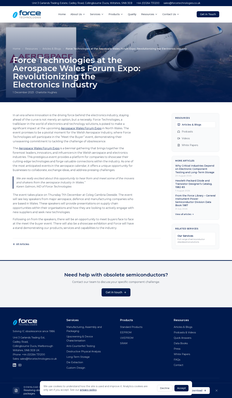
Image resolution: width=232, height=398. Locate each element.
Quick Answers (182, 337)
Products (114, 14)
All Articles (22, 244)
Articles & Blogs (51, 48)
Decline (164, 388)
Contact (178, 365)
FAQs (177, 359)
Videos (186, 138)
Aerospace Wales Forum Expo (81, 128)
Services (95, 14)
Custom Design (75, 367)
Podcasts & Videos (185, 332)
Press (177, 348)
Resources (147, 14)
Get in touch (114, 292)
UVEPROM (126, 337)
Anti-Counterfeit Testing (80, 346)
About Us (76, 14)
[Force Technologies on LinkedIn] (14, 365)
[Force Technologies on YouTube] (20, 365)
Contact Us (169, 14)
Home (62, 14)
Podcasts (187, 131)
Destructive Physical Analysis (83, 351)
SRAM (124, 343)
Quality (132, 14)
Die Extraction (74, 362)
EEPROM (126, 332)
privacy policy (88, 389)
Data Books (181, 343)
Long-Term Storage (78, 356)
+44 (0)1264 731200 (147, 3)
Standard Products (131, 327)
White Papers (190, 145)
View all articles (183, 214)
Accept (181, 388)
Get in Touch (208, 14)
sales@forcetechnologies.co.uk (182, 3)
